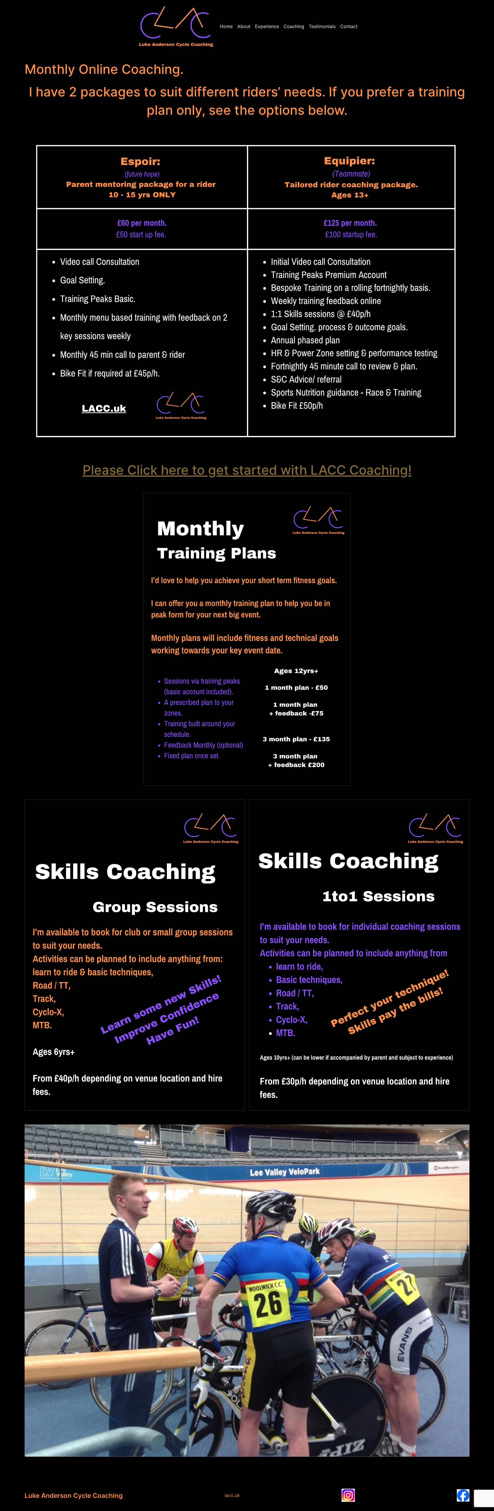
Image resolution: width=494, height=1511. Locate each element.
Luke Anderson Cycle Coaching (74, 1495)
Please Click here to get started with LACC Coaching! (247, 470)
